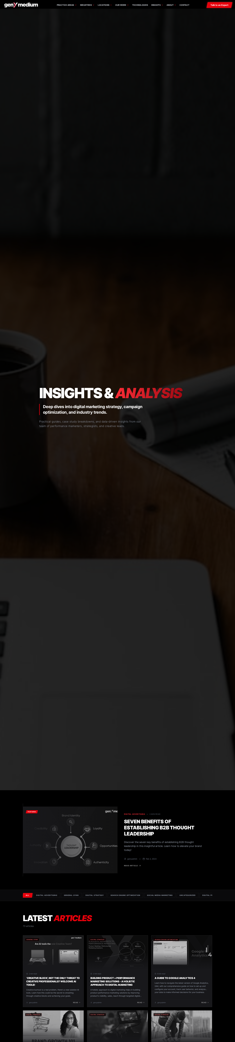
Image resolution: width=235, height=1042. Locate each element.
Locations (103, 5)
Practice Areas (65, 5)
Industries (86, 5)
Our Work (120, 5)
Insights (156, 5)
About (170, 5)
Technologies (140, 5)
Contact (184, 5)
